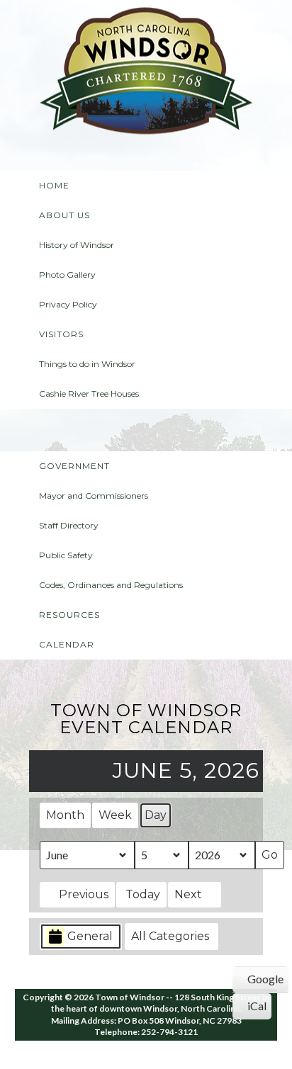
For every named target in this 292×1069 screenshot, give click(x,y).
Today (142, 894)
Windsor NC (146, 73)
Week (115, 815)
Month (65, 815)
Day (156, 815)
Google (261, 982)
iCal (254, 1009)
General (90, 936)
